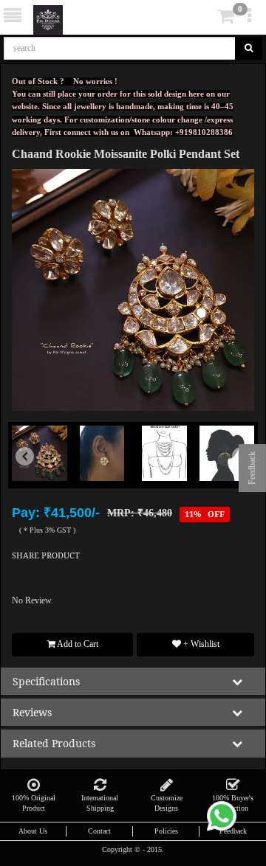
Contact (99, 831)
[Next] (236, 474)
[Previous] (30, 474)
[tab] (206, 16)
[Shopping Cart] (204, 19)
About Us (32, 831)
